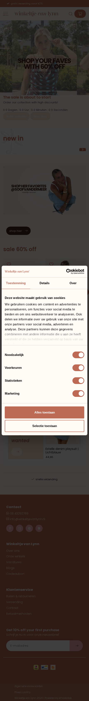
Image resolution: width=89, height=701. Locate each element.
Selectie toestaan (44, 426)
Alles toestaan (44, 412)
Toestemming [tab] (16, 283)
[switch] (78, 367)
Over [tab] (73, 283)
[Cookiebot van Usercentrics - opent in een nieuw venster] (66, 271)
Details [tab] (45, 283)
